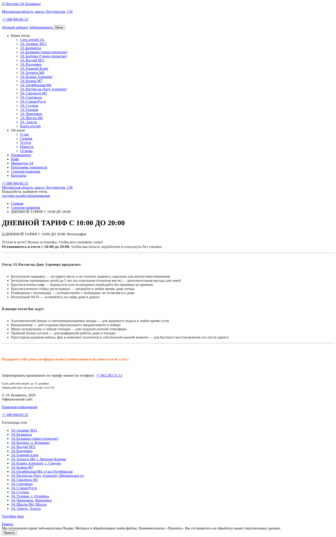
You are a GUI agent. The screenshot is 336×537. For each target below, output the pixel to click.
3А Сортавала (22, 484)
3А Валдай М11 (32, 60)
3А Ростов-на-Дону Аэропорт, (47, 476)
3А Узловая (29, 110)
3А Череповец (31, 114)
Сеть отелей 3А (32, 40)
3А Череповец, (31, 500)
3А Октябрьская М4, (41, 471)
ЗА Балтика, (30, 443)
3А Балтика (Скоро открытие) (43, 56)
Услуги (25, 143)
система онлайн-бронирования (26, 196)
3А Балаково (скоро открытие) (43, 52)
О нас (24, 134)
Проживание (21, 155)
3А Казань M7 (31, 81)
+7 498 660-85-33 (15, 183)
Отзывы (26, 151)
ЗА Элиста (28, 122)
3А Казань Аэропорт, (36, 463)
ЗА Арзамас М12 (33, 44)
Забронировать (41, 27)
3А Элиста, (26, 508)
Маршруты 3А (22, 163)
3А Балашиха (30, 48)
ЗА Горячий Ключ (34, 68)
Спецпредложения (25, 171)
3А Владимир (31, 64)
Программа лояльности (29, 167)
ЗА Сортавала (31, 97)
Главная (17, 203)
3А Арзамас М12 (24, 430)
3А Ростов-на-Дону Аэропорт (43, 89)
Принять (9, 532)
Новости (27, 147)
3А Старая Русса (33, 101)
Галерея (26, 138)
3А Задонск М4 (32, 73)
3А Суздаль (29, 105)
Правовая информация (19, 407)
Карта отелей (30, 126)
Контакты (18, 175)
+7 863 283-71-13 (109, 375)
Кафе (15, 159)
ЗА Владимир (21, 451)
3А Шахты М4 (31, 118)
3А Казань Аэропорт (36, 77)
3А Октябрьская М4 (35, 85)
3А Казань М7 (22, 467)
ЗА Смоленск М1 (33, 93)
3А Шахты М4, (29, 504)
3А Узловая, (30, 496)
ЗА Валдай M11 (23, 447)
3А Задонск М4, (38, 459)
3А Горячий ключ (24, 455)
